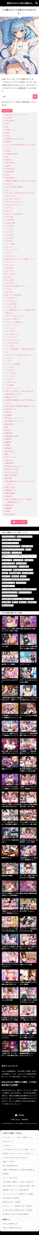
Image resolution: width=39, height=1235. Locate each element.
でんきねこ (9, 241)
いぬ (6, 190)
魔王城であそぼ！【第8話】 (12, 1202)
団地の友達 (9, 424)
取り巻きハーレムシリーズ (15, 418)
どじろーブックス (11, 250)
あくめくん (9, 184)
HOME (20, 1115)
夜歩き (7, 430)
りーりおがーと (11, 298)
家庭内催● (9, 433)
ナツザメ (8, 361)
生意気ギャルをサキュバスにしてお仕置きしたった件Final (20, 1153)
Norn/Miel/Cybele (11, 154)
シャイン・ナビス (11, 325)
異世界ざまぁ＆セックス (14, 466)
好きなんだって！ (8, 1141)
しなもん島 (9, 226)
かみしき (8, 211)
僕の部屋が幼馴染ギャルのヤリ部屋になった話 (18, 599)
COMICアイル (10, 130)
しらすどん (9, 229)
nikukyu (8, 151)
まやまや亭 (9, 268)
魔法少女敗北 (10, 514)
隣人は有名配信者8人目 (10, 1165)
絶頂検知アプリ (11, 490)
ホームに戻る (20, 522)
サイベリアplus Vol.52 (10, 1178)
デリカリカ (9, 358)
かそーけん (9, 208)
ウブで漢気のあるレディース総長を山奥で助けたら (19, 589)
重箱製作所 (9, 505)
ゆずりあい (9, 292)
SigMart (8, 166)
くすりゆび (9, 217)
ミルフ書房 (9, 385)
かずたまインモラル (12, 199)
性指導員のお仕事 (11, 436)
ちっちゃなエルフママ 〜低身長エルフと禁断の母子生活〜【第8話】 (20, 1194)
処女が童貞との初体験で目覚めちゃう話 (20, 406)
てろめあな (9, 238)
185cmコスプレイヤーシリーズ (16, 115)
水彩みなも (9, 460)
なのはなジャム (11, 256)
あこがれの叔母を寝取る (14, 187)
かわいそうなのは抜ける (14, 214)
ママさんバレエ (11, 382)
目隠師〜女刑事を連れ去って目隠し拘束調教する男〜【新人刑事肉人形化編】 (20, 1170)
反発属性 (8, 415)
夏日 (6, 427)
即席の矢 (8, 412)
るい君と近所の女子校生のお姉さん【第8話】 (18, 1210)
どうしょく (9, 247)
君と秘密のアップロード (14, 421)
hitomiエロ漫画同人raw (10, 1224)
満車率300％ (9, 463)
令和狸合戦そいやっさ (13, 394)
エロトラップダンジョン (14, 316)
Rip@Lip (8, 160)
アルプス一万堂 (11, 307)
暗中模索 (8, 448)
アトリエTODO (10, 304)
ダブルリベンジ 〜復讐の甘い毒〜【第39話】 (17, 1206)
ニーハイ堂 (9, 367)
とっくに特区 (10, 244)
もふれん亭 (9, 283)
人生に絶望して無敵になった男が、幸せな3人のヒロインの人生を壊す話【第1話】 (20, 1182)
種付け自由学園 (11, 475)
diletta (7, 133)
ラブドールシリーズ (12, 388)
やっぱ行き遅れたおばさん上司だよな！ (16, 1157)
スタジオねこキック (12, 334)
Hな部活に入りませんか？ (15, 139)
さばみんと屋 (10, 223)
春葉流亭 (8, 442)
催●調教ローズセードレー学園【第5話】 (16, 1190)
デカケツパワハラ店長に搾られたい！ (19, 355)
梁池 (6, 454)
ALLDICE (8, 118)
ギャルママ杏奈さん (12, 319)
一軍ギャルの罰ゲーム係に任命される (19, 391)
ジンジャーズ (10, 328)
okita (7, 157)
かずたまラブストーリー (14, 205)
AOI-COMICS (10, 121)
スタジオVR (9, 331)
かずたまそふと (11, 196)
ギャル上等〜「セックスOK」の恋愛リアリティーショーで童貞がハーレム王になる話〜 (20, 1137)
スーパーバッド (11, 337)
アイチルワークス (11, 301)
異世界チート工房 (11, 469)
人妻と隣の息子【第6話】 (11, 1198)
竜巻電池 (8, 478)
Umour (7, 175)
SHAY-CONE (10, 163)
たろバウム (9, 232)
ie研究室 (8, 142)
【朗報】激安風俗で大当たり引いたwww (20, 181)
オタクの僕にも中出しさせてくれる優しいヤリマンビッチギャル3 (20, 1149)
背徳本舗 (8, 496)
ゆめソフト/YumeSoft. (13, 295)
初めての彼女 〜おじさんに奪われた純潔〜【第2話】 (20, 1186)
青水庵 (7, 511)
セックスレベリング (12, 340)
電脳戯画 (8, 508)
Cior (6, 127)
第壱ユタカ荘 (10, 487)
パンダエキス (10, 370)
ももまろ (8, 289)
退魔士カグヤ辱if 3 (9, 1161)
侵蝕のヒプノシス (11, 397)
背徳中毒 (6, 1174)
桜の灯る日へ (10, 451)
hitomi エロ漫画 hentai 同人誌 (12, 1228)
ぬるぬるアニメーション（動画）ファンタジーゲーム (19, 556)
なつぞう (8, 253)
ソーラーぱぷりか (11, 343)
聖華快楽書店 (10, 493)
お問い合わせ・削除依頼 (19, 1119)
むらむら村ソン (11, 274)
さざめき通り (10, 220)
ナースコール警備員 (12, 364)
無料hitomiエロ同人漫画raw (20, 3)
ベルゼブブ (9, 379)
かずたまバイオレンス (13, 202)
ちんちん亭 (9, 235)
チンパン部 (9, 346)
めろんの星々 (10, 280)
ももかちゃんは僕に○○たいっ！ (17, 286)
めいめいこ (9, 277)
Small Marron (10, 169)
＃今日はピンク (8, 1145)
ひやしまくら (10, 265)
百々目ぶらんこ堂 (11, 472)
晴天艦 (7, 445)
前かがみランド (11, 409)
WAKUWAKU (10, 178)
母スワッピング (11, 457)
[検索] (35, 96)
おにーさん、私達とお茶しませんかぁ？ (20, 193)
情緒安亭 (8, 439)
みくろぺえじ (10, 271)
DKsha (7, 136)
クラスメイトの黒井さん (14, 322)
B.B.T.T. (8, 124)
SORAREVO (10, 172)
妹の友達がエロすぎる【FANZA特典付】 (16, 1214)
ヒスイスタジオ (11, 373)
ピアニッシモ (10, 376)
